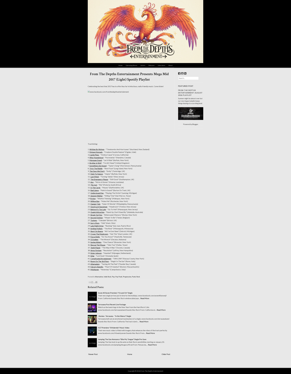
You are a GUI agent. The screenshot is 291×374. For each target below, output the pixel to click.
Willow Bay (94, 201)
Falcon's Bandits (96, 267)
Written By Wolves (96, 149)
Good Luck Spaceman (98, 207)
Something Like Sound (98, 166)
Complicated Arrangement (100, 258)
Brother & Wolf (95, 163)
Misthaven (94, 269)
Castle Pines (94, 155)
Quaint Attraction (97, 212)
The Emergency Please (99, 179)
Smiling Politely (96, 228)
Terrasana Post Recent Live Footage (112, 304)
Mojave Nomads (96, 152)
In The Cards (95, 187)
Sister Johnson (96, 253)
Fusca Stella (95, 237)
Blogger (195, 124)
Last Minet (94, 177)
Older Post (166, 354)
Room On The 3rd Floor (99, 261)
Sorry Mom (94, 223)
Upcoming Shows (131, 65)
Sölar (92, 256)
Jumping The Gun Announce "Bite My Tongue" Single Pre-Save (122, 339)
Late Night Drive (96, 226)
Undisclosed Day (97, 193)
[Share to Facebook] (96, 282)
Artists (142, 65)
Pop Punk (118, 277)
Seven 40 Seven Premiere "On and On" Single (115, 293)
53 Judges (94, 239)
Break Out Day (96, 215)
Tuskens (93, 220)
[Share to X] (94, 282)
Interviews (161, 65)
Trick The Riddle (95, 168)
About (170, 65)
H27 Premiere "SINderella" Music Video (113, 328)
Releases (151, 65)
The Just (93, 185)
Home (120, 65)
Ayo (92, 182)
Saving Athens (95, 242)
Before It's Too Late (98, 209)
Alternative (99, 277)
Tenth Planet (95, 248)
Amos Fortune (95, 250)
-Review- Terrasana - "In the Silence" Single (114, 316)
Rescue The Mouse (97, 245)
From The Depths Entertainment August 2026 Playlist (190, 92)
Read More (144, 298)
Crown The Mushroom (99, 234)
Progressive (127, 277)
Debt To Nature (96, 174)
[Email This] (90, 282)
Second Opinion (96, 218)
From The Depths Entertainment (152, 371)
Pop (113, 277)
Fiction (93, 198)
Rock (138, 277)
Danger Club (95, 204)
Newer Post (93, 354)
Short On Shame (96, 231)
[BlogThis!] (92, 282)
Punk (134, 277)
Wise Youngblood (96, 157)
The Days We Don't (97, 171)
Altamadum (95, 264)
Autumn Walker (96, 196)
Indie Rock (107, 277)
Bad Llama (94, 190)
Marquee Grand (95, 160)
